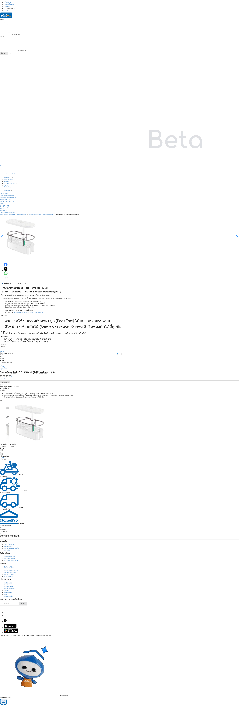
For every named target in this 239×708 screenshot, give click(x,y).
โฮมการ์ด (8, 2)
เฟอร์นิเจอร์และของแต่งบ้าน (8, 197)
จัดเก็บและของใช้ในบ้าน (7, 201)
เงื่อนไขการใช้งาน (9, 567)
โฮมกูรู (6, 185)
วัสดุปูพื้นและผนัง (5, 209)
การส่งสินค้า (7, 569)
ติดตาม (23, 603)
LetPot (2, 370)
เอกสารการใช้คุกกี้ (9, 574)
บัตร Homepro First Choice (11, 560)
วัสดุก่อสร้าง (3, 210)
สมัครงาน (6, 590)
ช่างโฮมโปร (7, 187)
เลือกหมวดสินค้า (10, 174)
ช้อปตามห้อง (7, 177)
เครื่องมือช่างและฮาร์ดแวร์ (7, 212)
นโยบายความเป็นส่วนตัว (11, 571)
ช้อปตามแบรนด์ (8, 179)
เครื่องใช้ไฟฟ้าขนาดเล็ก (7, 196)
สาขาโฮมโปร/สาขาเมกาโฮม (12, 585)
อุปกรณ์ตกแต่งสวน (21, 214)
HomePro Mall (8, 181)
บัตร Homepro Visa (9, 558)
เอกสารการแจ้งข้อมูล (10, 572)
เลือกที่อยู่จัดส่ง (16, 34)
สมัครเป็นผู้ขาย (9, 4)
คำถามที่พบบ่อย (8, 546)
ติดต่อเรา (6, 594)
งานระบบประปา (4, 205)
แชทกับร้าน (3, 368)
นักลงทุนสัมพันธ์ (8, 586)
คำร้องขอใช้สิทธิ (8, 576)
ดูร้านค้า (2, 366)
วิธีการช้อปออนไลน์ (9, 544)
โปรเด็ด (6, 189)
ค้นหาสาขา (8, 6)
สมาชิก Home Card (9, 556)
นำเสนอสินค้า (8, 592)
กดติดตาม (10, 353)
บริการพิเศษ (7, 190)
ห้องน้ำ (2, 203)
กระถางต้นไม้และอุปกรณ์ (35, 214)
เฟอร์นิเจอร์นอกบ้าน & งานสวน (7, 214)
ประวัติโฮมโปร (8, 583)
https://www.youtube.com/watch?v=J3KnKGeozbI (28, 312)
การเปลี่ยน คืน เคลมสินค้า (11, 548)
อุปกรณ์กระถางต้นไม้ (48, 214)
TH (5, 10)
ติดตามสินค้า (7, 550)
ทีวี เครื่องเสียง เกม (5, 199)
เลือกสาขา (21, 50)
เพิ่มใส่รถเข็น (3, 458)
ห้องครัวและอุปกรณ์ (5, 207)
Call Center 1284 (8, 596)
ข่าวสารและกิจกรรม (9, 588)
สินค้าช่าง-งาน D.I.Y (9, 183)
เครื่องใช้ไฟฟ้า (4, 194)
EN (7, 10)
